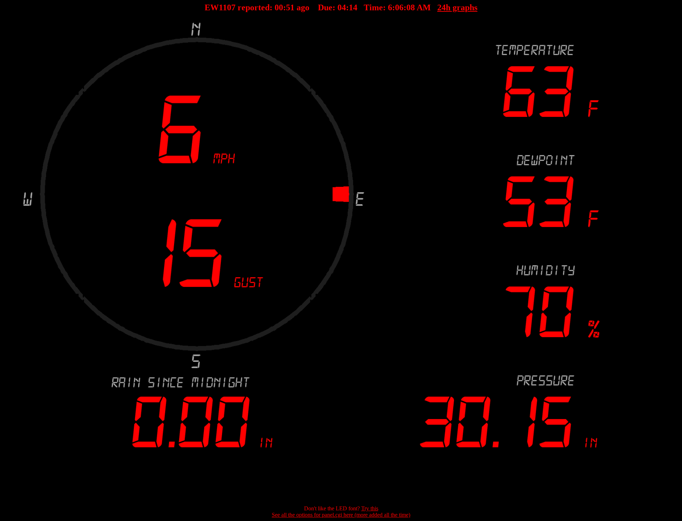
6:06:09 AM (409, 7)
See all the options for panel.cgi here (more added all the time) (341, 515)
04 (341, 7)
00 (279, 7)
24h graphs (457, 7)
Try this (369, 508)
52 (290, 7)
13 (353, 7)
